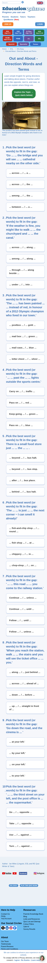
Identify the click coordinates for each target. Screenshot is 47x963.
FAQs (3, 916)
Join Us (7, 24)
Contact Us (5, 914)
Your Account (6, 919)
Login (40, 24)
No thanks (25, 960)
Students (14, 17)
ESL (11, 49)
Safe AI (26, 927)
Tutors (23, 17)
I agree (17, 960)
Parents (5, 17)
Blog (25, 916)
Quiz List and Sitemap (31, 921)
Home (4, 49)
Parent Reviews (7, 946)
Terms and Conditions (9, 949)
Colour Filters (28, 924)
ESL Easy (20, 49)
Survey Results (29, 929)
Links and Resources (31, 919)
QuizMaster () (11, 20)
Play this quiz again (29, 885)
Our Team (5, 941)
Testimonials (6, 944)
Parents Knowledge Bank (33, 914)
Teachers (31, 17)
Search (23, 2)
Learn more (36, 960)
